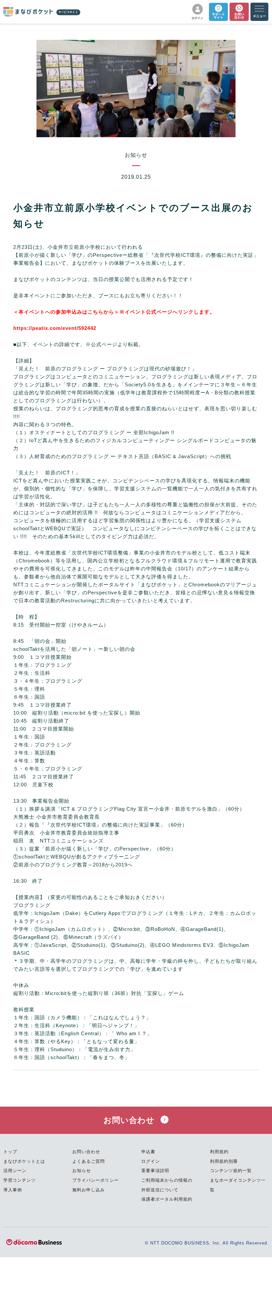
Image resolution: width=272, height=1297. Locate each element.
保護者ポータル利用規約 (166, 1199)
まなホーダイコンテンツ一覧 (238, 1185)
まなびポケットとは (24, 1161)
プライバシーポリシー (95, 1180)
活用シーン (15, 1170)
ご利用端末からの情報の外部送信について (166, 1185)
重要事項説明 (155, 1170)
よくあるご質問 (88, 1161)
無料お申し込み (88, 1189)
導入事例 (12, 1189)
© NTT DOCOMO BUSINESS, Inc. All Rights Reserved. (207, 1243)
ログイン (150, 1161)
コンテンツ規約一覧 (231, 1170)
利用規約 (219, 1151)
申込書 (148, 1151)
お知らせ (81, 1170)
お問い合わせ (130, 1120)
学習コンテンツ (19, 1180)
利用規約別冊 (224, 1161)
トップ (10, 1151)
